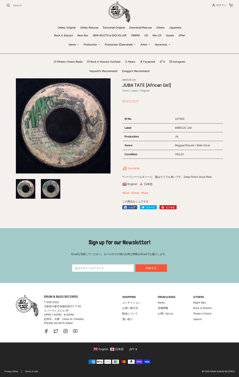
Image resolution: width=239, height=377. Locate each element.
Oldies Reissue (89, 27)
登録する (151, 268)
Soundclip (133, 168)
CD (146, 35)
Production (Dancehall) (119, 44)
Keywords (161, 44)
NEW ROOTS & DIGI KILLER (109, 35)
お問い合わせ (165, 313)
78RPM (135, 35)
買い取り (127, 319)
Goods (170, 35)
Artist (144, 44)
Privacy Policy (11, 371)
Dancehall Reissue (140, 27)
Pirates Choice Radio (69, 61)
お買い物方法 (130, 307)
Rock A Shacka (63, 35)
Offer (182, 35)
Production (91, 44)
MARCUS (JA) (129, 80)
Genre (73, 44)
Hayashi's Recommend (103, 71)
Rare (145, 192)
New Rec (82, 35)
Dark (127, 192)
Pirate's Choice (202, 313)
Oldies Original (67, 27)
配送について (130, 313)
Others (160, 27)
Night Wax (199, 302)
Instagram (178, 61)
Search (197, 319)
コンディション (131, 302)
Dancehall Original (114, 27)
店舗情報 (163, 307)
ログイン (221, 5)
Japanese (175, 27)
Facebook (148, 61)
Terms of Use (31, 371)
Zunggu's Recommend (136, 71)
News (131, 61)
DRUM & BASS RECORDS (222, 371)
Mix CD (157, 35)
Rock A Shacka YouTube (105, 61)
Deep (136, 192)
